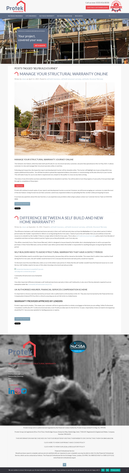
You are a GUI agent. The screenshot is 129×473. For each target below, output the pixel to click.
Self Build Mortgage (64, 16)
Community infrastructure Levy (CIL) (40, 284)
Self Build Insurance (15, 16)
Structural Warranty (96, 79)
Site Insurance (31, 16)
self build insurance (53, 79)
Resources (79, 16)
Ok (103, 470)
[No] (127, 470)
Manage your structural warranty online (64, 74)
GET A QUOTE (40, 45)
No (107, 470)
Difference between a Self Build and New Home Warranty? (61, 220)
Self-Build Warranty (46, 16)
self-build (85, 79)
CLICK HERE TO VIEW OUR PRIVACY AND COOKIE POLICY (64, 442)
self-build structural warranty (85, 236)
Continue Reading (22, 204)
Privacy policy (115, 470)
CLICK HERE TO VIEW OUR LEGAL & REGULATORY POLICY (64, 446)
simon (24, 79)
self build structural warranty (71, 79)
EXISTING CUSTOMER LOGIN (97, 7)
